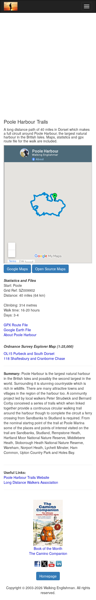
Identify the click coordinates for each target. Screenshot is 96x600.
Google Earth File (17, 329)
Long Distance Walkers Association (31, 482)
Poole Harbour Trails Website (26, 477)
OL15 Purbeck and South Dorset (29, 353)
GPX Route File (16, 324)
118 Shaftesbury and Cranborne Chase (34, 358)
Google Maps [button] (17, 268)
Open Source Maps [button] (50, 268)
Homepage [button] (48, 576)
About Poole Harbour (20, 334)
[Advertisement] (48, 66)
